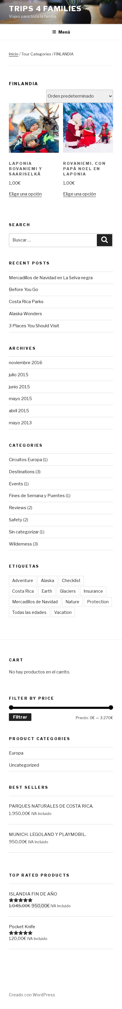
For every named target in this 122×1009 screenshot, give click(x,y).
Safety (15, 519)
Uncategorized (24, 765)
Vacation (63, 612)
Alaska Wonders (25, 313)
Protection (98, 601)
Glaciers (68, 591)
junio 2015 (19, 387)
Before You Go (23, 289)
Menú (64, 31)
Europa (16, 753)
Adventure (22, 580)
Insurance (93, 591)
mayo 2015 (20, 398)
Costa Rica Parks (26, 301)
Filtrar (20, 716)
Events (16, 484)
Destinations (22, 471)
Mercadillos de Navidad (35, 601)
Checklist (71, 580)
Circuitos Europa (25, 459)
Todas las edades (29, 612)
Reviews (17, 507)
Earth (46, 591)
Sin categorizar (24, 532)
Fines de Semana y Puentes (37, 495)
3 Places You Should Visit (34, 325)
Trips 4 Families (45, 8)
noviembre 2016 (25, 362)
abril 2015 (19, 410)
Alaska (47, 580)
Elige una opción (25, 194)
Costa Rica (23, 591)
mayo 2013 (20, 422)
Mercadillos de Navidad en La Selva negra (51, 277)
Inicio (13, 54)
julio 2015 (18, 374)
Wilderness (20, 544)
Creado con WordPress (32, 994)
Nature (72, 601)
